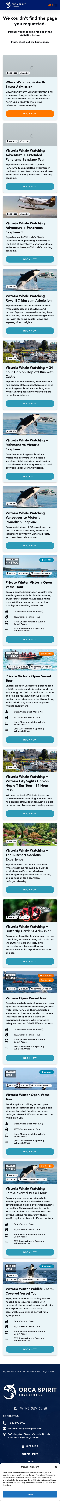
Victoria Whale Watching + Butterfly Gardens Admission (28, 929)
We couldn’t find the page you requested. (31, 1371)
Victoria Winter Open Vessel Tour (28, 1097)
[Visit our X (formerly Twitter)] (40, 1408)
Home (30, 1461)
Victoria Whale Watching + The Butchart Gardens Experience (27, 855)
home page (41, 42)
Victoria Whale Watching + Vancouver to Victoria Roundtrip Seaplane (27, 518)
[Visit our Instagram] (27, 1408)
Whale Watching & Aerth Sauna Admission (25, 85)
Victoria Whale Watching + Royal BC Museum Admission (29, 298)
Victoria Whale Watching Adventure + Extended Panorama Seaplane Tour (25, 155)
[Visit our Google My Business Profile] (21, 1408)
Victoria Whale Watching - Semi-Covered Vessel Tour (26, 1191)
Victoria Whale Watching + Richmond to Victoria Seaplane (27, 445)
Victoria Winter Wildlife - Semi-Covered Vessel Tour (30, 1291)
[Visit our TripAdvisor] (34, 1408)
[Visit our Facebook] (15, 1408)
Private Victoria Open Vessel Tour (28, 678)
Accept (30, 1494)
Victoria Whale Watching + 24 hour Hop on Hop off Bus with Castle (30, 372)
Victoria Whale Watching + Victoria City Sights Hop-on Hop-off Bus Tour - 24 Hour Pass (27, 783)
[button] (55, 1466)
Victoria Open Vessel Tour (26, 998)
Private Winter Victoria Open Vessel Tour (29, 585)
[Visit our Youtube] (45, 1408)
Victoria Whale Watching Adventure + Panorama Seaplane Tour (25, 228)
